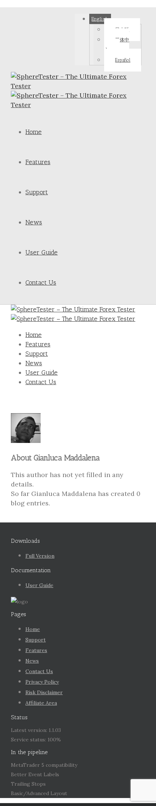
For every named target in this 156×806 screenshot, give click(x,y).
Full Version (39, 556)
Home (33, 132)
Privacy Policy (42, 682)
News (33, 222)
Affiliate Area (41, 703)
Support (36, 192)
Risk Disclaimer (44, 692)
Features (37, 162)
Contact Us (40, 282)
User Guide (41, 252)
